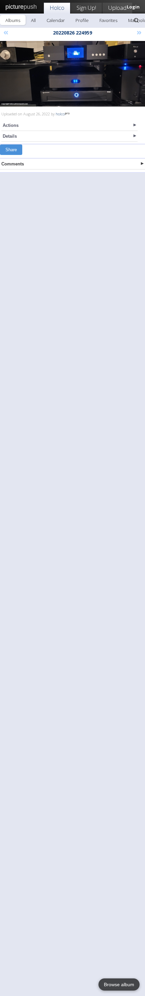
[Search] (136, 20)
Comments (12, 163)
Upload (117, 8)
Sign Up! (86, 8)
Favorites (108, 20)
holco (60, 113)
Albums (12, 20)
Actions (11, 125)
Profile (82, 20)
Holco (57, 8)
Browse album (119, 984)
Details (10, 136)
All (33, 20)
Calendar (56, 20)
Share (11, 149)
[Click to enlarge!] (72, 74)
